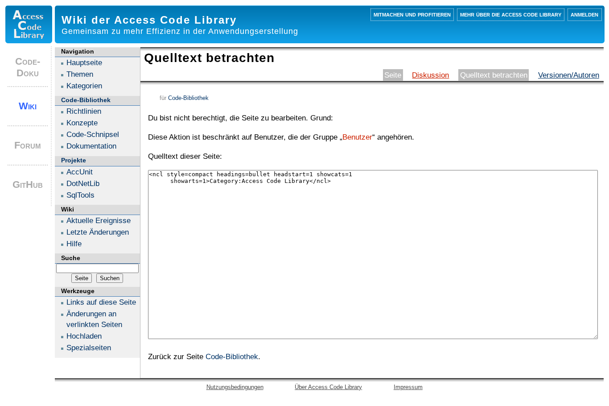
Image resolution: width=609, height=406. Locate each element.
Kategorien (84, 85)
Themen (79, 74)
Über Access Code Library (328, 387)
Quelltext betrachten (493, 74)
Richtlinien (83, 111)
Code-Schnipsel (92, 134)
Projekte (73, 160)
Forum (27, 145)
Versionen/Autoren (568, 74)
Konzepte (82, 122)
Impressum (408, 387)
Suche (70, 257)
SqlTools (80, 195)
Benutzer (357, 137)
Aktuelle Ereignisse (98, 220)
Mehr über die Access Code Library (510, 14)
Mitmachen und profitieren (412, 14)
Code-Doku (27, 67)
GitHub (27, 184)
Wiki (28, 106)
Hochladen (84, 335)
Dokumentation (91, 145)
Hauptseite (84, 62)
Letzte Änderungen (97, 232)
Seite (392, 74)
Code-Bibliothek (188, 98)
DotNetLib (82, 183)
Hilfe (74, 243)
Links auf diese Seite (101, 302)
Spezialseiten (88, 347)
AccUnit (79, 171)
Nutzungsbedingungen (234, 387)
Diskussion (430, 74)
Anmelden (584, 14)
